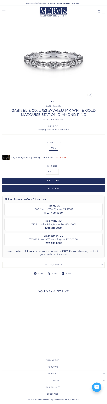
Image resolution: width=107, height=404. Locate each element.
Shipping (42, 130)
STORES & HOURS (55, 3)
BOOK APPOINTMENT (71, 3)
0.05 (53, 148)
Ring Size (52, 166)
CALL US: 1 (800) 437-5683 (36, 3)
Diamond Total (53, 143)
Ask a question (53, 265)
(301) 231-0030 (53, 228)
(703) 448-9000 (53, 213)
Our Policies (53, 387)
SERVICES (53, 374)
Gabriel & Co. (53, 106)
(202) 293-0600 (53, 243)
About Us (53, 367)
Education (53, 380)
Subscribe (53, 394)
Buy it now (53, 188)
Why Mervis (52, 360)
